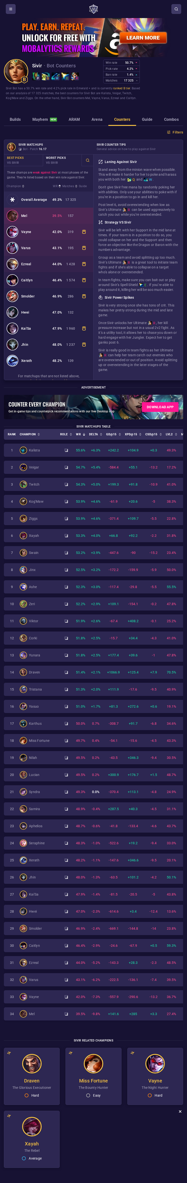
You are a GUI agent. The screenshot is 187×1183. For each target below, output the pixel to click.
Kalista (106, 93)
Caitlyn (131, 98)
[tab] (15, 120)
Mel (87, 98)
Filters (178, 132)
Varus (105, 98)
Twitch (126, 93)
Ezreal (115, 98)
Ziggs (29, 98)
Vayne (96, 98)
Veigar (116, 93)
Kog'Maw (12, 98)
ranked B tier (121, 88)
